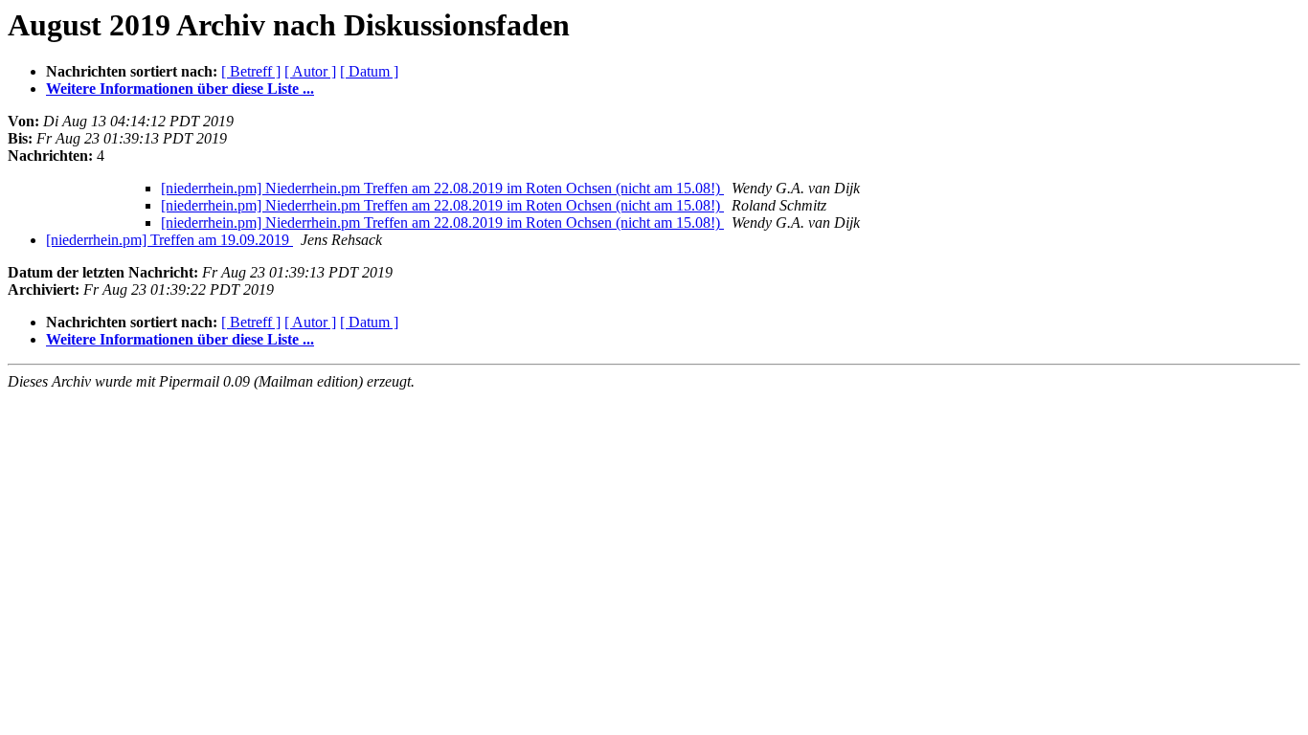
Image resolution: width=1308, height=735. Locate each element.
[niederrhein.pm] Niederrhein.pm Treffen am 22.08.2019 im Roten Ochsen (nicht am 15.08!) (442, 188)
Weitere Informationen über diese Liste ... (180, 88)
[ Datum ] (369, 71)
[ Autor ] (310, 71)
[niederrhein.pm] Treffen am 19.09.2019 (169, 240)
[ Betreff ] (251, 71)
